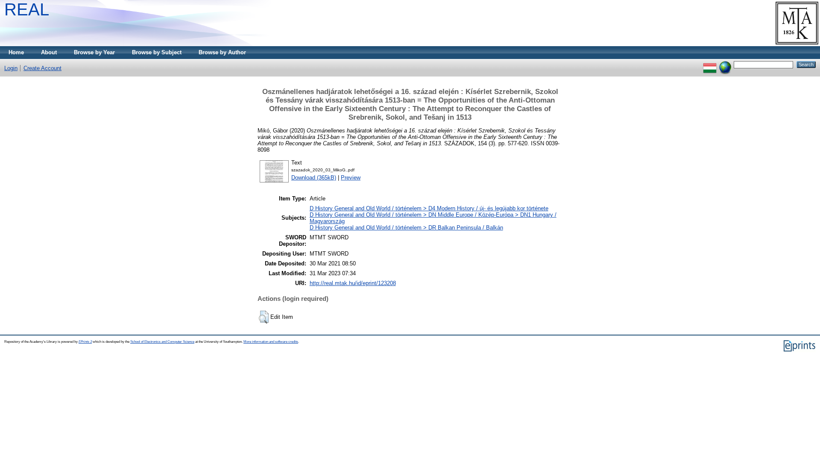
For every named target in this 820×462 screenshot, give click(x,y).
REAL (26, 9)
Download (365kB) (313, 177)
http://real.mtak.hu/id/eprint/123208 (353, 283)
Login (11, 68)
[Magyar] (710, 64)
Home (16, 52)
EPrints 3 (85, 342)
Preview (350, 177)
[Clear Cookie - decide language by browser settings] (725, 64)
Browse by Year (94, 52)
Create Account (42, 68)
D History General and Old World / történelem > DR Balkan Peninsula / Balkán (406, 227)
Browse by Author (222, 52)
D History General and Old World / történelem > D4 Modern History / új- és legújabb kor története (429, 208)
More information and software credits (270, 342)
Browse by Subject (157, 52)
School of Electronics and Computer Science (162, 342)
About (49, 52)
